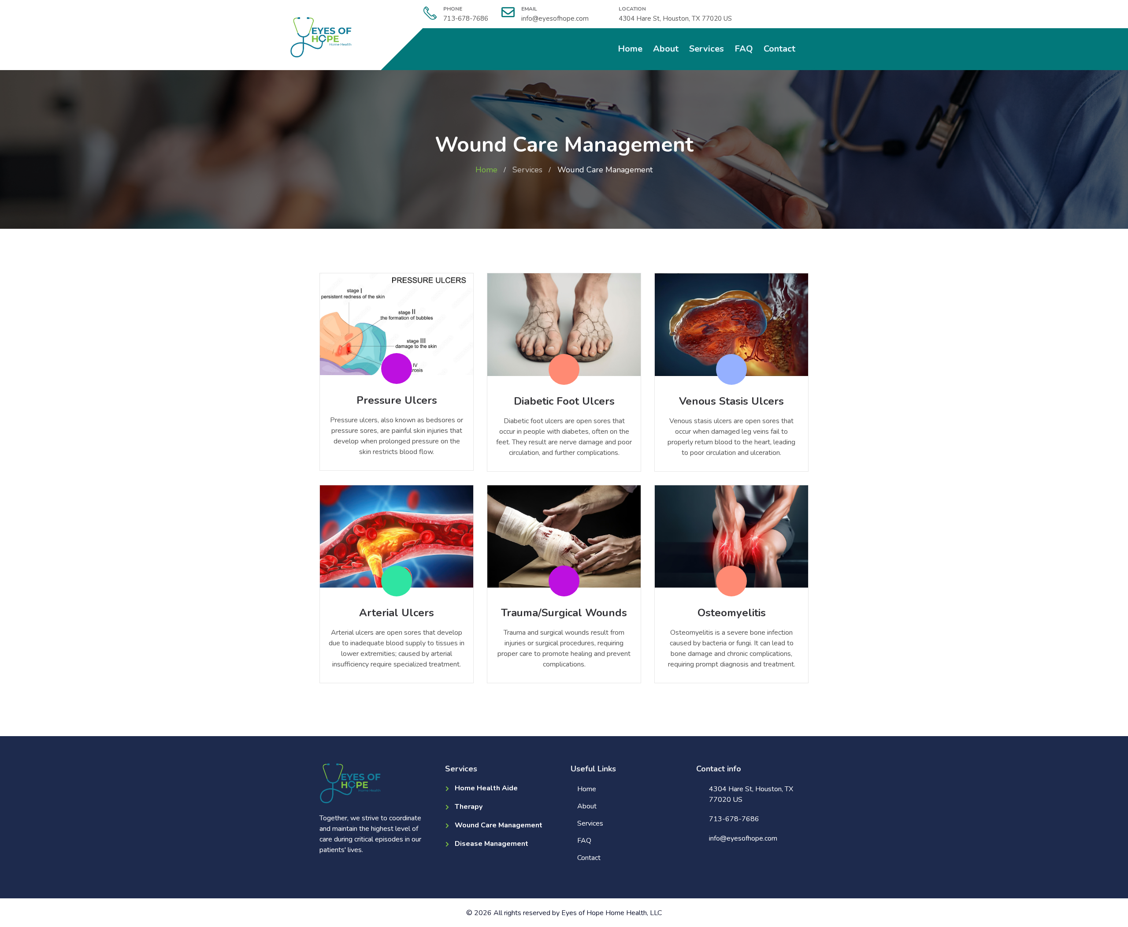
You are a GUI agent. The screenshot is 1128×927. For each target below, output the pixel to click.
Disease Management (491, 844)
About (666, 49)
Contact (779, 49)
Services (706, 49)
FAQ (744, 49)
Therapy (468, 807)
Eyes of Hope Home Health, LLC (611, 913)
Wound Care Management (498, 825)
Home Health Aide (486, 788)
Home (630, 49)
